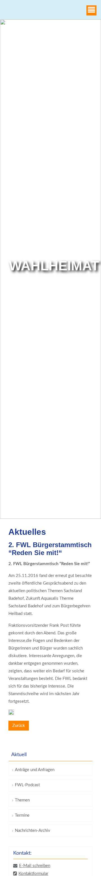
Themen (22, 800)
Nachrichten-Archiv (32, 830)
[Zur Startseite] (12, 10)
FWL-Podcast (27, 785)
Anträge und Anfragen (34, 770)
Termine (22, 815)
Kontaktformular (33, 873)
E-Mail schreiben (34, 866)
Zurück (18, 726)
